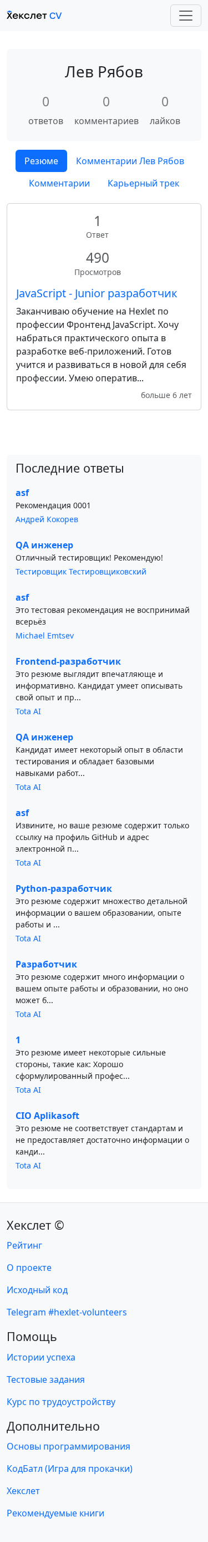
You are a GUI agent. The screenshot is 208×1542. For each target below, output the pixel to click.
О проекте (29, 1267)
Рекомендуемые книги (55, 1513)
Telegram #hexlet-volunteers (67, 1312)
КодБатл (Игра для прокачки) (70, 1468)
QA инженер (44, 545)
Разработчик (46, 964)
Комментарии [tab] (59, 183)
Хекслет (23, 1491)
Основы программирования (68, 1446)
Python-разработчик (64, 888)
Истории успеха (41, 1357)
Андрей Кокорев (47, 519)
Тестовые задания (46, 1379)
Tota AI (28, 711)
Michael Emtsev (45, 635)
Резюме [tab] (41, 161)
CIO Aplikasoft (47, 1115)
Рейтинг (24, 1245)
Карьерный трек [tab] (143, 183)
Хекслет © (35, 1225)
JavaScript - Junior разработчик (96, 293)
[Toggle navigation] (185, 15)
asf (22, 493)
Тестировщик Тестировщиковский (81, 571)
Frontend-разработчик (68, 661)
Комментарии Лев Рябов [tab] (130, 161)
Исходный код (37, 1290)
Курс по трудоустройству (61, 1402)
